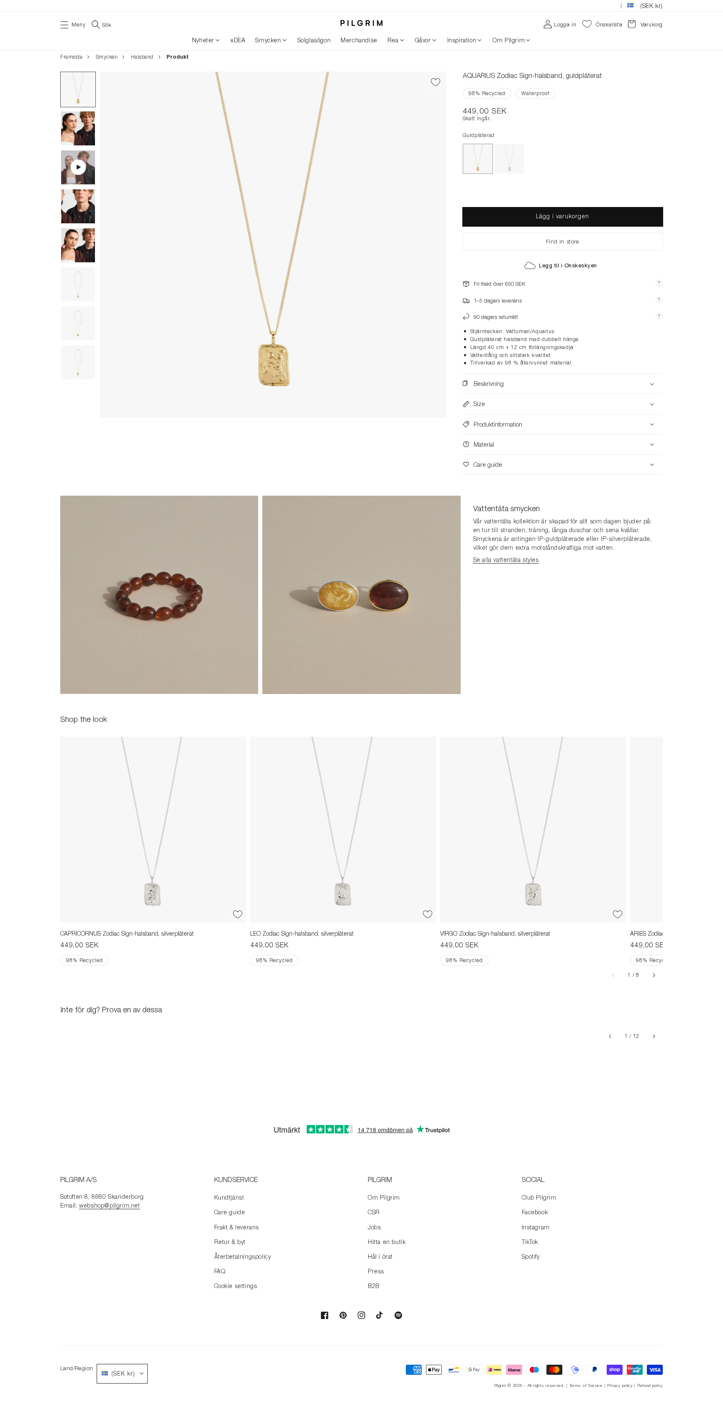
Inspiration (462, 40)
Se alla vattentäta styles (506, 559)
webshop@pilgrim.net (109, 1205)
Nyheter (203, 40)
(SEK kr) (651, 5)
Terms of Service (585, 1385)
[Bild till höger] (653, 975)
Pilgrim (500, 1385)
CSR (374, 1212)
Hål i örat (380, 1256)
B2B (373, 1285)
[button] (72, 24)
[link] (159, 595)
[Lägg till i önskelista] (435, 82)
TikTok (530, 1241)
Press (376, 1271)
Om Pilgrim (508, 40)
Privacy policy (620, 1385)
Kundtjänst (229, 1197)
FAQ (220, 1271)
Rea (393, 40)
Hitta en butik (386, 1241)
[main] (361, 583)
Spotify (531, 1256)
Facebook (535, 1212)
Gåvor (423, 40)
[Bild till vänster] (613, 975)
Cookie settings (235, 1285)
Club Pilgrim (539, 1197)
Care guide (229, 1212)
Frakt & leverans (236, 1227)
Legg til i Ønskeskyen (568, 265)
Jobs (374, 1227)
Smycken (268, 40)
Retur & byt (230, 1241)
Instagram (536, 1227)
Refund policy (650, 1385)
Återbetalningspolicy (242, 1256)
